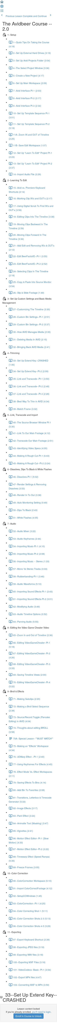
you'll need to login (41, 1011)
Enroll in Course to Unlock (28, 1016)
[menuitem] (2, 7)
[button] (2, 2)
